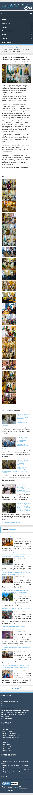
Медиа (17, 35)
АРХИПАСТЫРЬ (7, 731)
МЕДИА (5, 742)
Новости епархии (17, 31)
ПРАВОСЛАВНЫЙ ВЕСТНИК (11, 736)
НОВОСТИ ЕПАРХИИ (9, 733)
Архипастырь (17, 23)
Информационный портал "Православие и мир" (17, 772)
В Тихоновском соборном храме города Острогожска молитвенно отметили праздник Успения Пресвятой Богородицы (15, 667)
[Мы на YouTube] (26, 8)
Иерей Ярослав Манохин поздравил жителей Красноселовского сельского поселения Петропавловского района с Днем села (13, 627)
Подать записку (6, 42)
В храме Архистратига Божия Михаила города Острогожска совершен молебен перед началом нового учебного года (16, 647)
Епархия (17, 27)
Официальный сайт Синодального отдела (15, 765)
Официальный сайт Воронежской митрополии (16, 768)
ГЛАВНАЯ (6, 729)
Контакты (17, 38)
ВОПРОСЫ (6, 744)
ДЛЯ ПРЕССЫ (7, 746)
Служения (19, 48)
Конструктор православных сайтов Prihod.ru (16, 770)
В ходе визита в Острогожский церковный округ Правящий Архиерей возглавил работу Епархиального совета (23, 488)
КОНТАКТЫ (6, 748)
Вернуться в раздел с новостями (11, 522)
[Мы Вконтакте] (30, 8)
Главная (4, 19)
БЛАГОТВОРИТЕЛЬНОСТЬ (11, 738)
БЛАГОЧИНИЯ (7, 740)
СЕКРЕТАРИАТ (7, 750)
